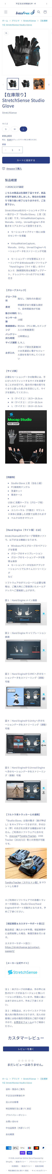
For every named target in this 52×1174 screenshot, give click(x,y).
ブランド (15, 20)
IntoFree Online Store (24, 1158)
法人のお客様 (12, 1102)
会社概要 (10, 1134)
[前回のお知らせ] (5, 4)
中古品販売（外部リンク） (18, 1127)
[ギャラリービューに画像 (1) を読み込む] (13, 84)
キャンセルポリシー (39, 1170)
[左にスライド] (3, 84)
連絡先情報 (39, 1166)
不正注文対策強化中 (15, 1095)
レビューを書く (26, 1049)
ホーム (5, 20)
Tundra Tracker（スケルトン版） (22, 882)
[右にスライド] (49, 84)
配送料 (9, 140)
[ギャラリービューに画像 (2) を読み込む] (26, 84)
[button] (6, 12)
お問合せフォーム (23, 1022)
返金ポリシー (21, 1161)
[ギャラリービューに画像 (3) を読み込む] (39, 84)
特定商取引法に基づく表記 (18, 1108)
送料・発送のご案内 (15, 1089)
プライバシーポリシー (16, 1115)
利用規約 (15, 1166)
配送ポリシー (27, 1166)
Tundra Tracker (28, 835)
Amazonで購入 (14, 168)
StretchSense (29, 20)
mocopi (13, 835)
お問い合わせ (12, 1121)
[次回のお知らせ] (46, 4)
